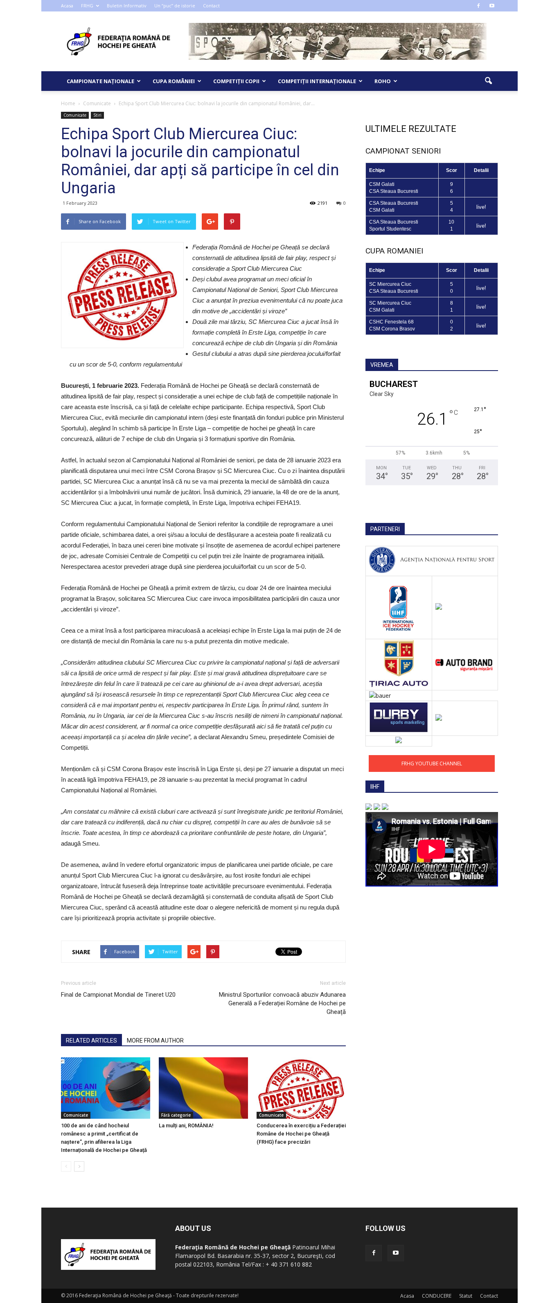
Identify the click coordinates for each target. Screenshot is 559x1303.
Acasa (67, 5)
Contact (211, 5)
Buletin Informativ (127, 5)
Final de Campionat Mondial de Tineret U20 (118, 994)
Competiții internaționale (317, 81)
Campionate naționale (100, 81)
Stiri (97, 115)
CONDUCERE (436, 1295)
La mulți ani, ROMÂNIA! (186, 1125)
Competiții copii (236, 81)
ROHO (382, 81)
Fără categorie (176, 1115)
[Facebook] (478, 6)
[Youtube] (492, 6)
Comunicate (74, 115)
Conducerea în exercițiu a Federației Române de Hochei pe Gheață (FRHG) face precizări (301, 1133)
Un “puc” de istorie (174, 5)
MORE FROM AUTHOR (155, 1040)
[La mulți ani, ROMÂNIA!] (203, 1088)
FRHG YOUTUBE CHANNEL (431, 763)
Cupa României (174, 81)
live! (481, 207)
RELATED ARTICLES (91, 1040)
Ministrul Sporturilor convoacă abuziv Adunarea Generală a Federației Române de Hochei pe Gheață (282, 1003)
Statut (465, 1295)
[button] (488, 81)
